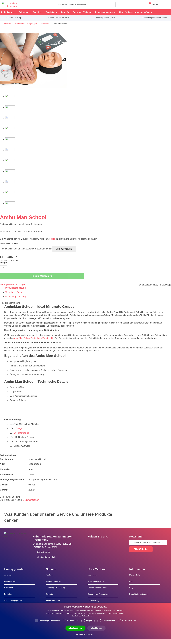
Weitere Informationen (90, 616)
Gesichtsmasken (21, 433)
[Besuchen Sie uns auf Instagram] (106, 542)
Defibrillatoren (10, 581)
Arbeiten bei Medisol (96, 581)
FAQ (131, 588)
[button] (85, 634)
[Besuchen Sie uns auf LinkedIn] (98, 542)
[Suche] (112, 4)
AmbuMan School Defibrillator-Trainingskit (33, 338)
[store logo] (9, 5)
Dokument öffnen (31, 500)
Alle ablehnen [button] (96, 628)
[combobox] (86, 4)
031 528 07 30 (43, 552)
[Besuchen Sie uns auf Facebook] (90, 542)
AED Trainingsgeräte (13, 600)
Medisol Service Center (97, 588)
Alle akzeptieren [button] (75, 628)
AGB (131, 581)
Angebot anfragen (53, 581)
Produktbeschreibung (15, 288)
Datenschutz (134, 575)
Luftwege (18, 428)
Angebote (8, 575)
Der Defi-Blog (93, 600)
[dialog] (85, 621)
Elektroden (8, 588)
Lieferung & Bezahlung (55, 588)
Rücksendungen (53, 600)
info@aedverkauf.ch (46, 557)
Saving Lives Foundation (98, 594)
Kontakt (49, 575)
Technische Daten (13, 292)
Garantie (49, 594)
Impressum (92, 575)
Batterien (8, 594)
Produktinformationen (138, 594)
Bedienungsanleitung (15, 296)
